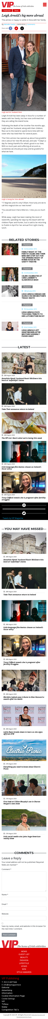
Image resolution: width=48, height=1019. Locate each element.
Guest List (24, 954)
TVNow (5, 1004)
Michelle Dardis (9, 24)
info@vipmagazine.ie (12, 985)
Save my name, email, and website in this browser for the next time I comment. (24, 927)
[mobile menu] (45, 4)
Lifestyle (24, 963)
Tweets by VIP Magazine (13, 518)
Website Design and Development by (31, 1016)
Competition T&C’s (10, 1010)
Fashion (24, 960)
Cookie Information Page (13, 996)
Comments (31, 24)
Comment (6, 869)
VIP (3, 1001)
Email (5, 904)
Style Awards (24, 972)
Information (7, 993)
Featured (27, 245)
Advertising (7, 990)
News (24, 951)
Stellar (4, 1007)
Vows (24, 966)
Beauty (24, 957)
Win (24, 969)
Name (5, 894)
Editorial (5, 987)
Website (5, 914)
